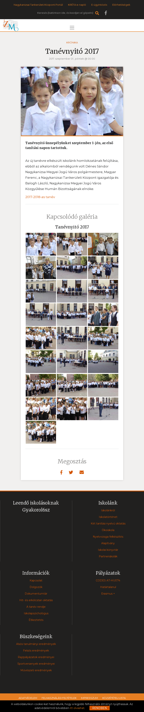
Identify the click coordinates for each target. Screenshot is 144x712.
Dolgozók (36, 587)
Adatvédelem (28, 697)
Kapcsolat (36, 580)
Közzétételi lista (114, 697)
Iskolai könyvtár (108, 550)
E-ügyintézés (99, 4)
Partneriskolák (108, 556)
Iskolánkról (108, 510)
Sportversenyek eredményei (36, 663)
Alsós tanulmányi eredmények (36, 644)
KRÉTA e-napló (77, 4)
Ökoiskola (108, 530)
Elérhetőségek (121, 4)
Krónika (72, 42)
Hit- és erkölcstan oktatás (36, 600)
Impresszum (89, 697)
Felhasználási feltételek (59, 697)
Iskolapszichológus (36, 613)
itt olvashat (77, 708)
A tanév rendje (36, 606)
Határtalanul (108, 587)
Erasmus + (108, 593)
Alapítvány (108, 543)
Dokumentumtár (36, 593)
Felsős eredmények (36, 650)
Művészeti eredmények (36, 670)
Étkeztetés (36, 620)
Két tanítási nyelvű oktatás (108, 523)
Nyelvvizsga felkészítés (108, 536)
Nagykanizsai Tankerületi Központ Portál (38, 4)
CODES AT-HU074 (108, 580)
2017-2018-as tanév (40, 197)
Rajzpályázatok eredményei (36, 657)
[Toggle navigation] (72, 27)
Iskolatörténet (108, 517)
